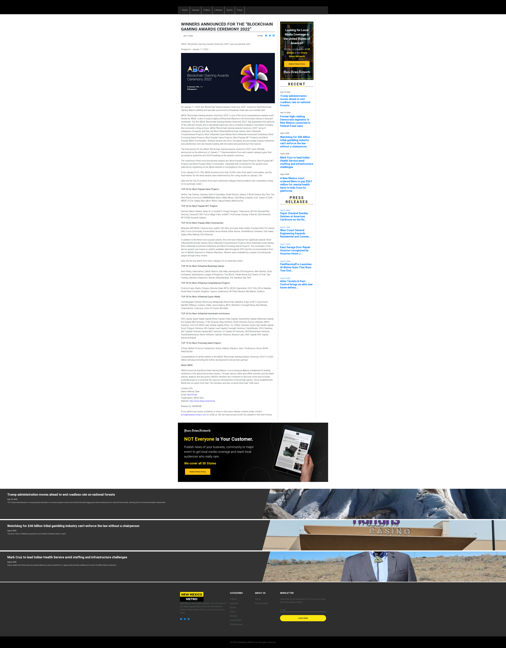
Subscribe (303, 618)
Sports (230, 10)
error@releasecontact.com (193, 414)
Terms (258, 599)
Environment (235, 620)
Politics (206, 10)
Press (239, 10)
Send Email (192, 394)
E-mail (283, 609)
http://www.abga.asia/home (202, 401)
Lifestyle (218, 10)
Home (186, 10)
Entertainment (236, 624)
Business (234, 603)
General (195, 10)
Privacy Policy (261, 603)
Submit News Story (297, 64)
